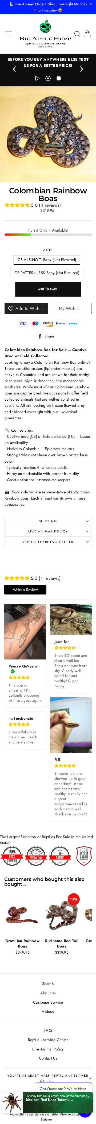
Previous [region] (14, 67)
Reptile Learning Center (47, 542)
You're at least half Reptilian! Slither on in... (47, 1078)
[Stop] (58, 79)
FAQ (48, 1030)
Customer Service (48, 1002)
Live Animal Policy (48, 531)
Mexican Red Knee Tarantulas (50, 1100)
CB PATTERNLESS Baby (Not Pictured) (46, 272)
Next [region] (81, 67)
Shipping (48, 521)
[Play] (37, 79)
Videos (48, 1011)
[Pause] (48, 79)
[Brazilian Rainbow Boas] (23, 914)
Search (48, 983)
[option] (48, 62)
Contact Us (48, 1058)
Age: (48, 250)
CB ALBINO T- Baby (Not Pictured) (47, 259)
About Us (48, 993)
